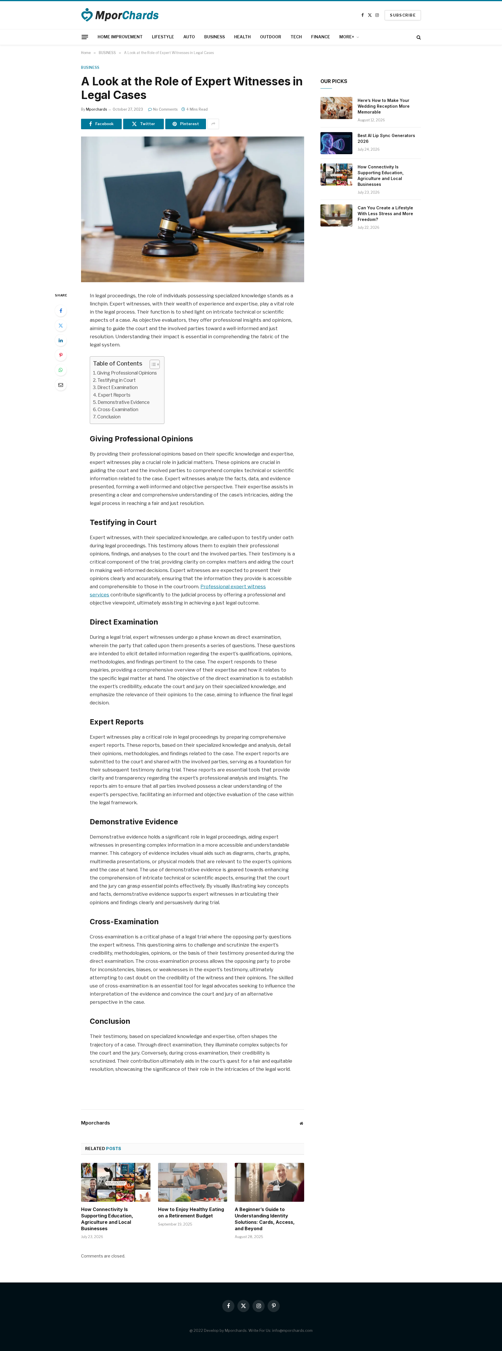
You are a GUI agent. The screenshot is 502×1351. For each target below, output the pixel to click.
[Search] (418, 37)
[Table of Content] (155, 364)
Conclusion (109, 417)
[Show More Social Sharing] (213, 124)
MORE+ (346, 36)
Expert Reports (114, 395)
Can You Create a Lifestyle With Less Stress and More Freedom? (385, 213)
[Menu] (85, 36)
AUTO (189, 36)
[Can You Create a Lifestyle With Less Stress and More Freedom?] (336, 215)
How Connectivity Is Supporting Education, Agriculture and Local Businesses (107, 1218)
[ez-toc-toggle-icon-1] (151, 364)
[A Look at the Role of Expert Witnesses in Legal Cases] (192, 209)
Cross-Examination (118, 409)
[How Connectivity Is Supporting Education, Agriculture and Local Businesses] (115, 1182)
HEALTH (242, 36)
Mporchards (96, 109)
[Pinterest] (61, 355)
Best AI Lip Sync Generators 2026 (386, 138)
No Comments (165, 109)
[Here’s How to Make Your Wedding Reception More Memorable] (336, 108)
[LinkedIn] (61, 340)
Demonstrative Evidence (124, 402)
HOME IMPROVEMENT (120, 36)
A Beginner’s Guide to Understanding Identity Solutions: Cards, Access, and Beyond (265, 1218)
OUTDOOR (270, 36)
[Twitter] (61, 325)
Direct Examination (117, 387)
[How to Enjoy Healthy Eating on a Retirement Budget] (192, 1182)
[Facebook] (61, 310)
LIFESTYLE (163, 36)
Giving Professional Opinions (127, 373)
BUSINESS (214, 36)
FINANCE (320, 36)
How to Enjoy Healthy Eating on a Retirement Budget (191, 1212)
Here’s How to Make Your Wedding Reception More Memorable (384, 106)
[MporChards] (120, 15)
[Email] (61, 385)
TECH (296, 36)
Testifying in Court (116, 380)
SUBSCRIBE (403, 15)
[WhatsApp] (61, 370)
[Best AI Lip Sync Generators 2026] (336, 143)
